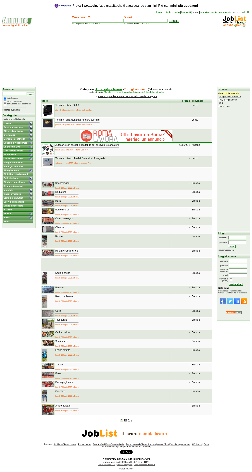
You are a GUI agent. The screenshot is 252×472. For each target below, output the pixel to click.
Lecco (195, 105)
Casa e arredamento (14, 158)
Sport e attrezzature (14, 202)
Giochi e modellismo (14, 182)
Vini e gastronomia (13, 166)
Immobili (186, 12)
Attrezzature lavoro (13, 131)
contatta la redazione (106, 465)
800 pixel (126, 462)
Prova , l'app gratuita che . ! (135, 5)
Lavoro (160, 12)
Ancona (196, 145)
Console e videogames (15, 143)
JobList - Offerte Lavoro (65, 444)
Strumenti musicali (13, 186)
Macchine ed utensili (113, 92)
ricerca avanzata (12, 110)
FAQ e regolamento (228, 100)
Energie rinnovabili (13, 162)
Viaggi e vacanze (12, 194)
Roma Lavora (84, 444)
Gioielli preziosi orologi (16, 174)
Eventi (7, 217)
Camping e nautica (13, 198)
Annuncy (147, 446)
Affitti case (197, 444)
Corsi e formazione (13, 127)
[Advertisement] (126, 56)
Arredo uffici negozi (133, 92)
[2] (125, 420)
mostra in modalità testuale (14, 119)
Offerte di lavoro (148, 444)
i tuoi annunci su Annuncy (144, 465)
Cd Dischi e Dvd (12, 147)
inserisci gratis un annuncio (215, 12)
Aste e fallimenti (151, 92)
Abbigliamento (11, 170)
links (221, 103)
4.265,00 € (184, 145)
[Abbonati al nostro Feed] (244, 303)
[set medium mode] (245, 12)
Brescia (196, 183)
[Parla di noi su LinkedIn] (237, 303)
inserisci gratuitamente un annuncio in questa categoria (127, 96)
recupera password (226, 250)
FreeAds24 (98, 444)
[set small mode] (243, 12)
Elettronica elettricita (14, 139)
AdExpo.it (129, 469)
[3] (129, 420)
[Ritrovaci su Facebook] (223, 303)
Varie (6, 221)
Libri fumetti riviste (13, 150)
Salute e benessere (13, 206)
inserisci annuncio (229, 93)
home (196, 12)
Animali (7, 213)
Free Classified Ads (114, 444)
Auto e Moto (163, 444)
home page (224, 106)
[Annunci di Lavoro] (234, 26)
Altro (161, 92)
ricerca (236, 12)
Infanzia (8, 209)
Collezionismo (11, 178)
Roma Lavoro (132, 444)
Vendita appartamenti (180, 444)
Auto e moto (173, 12)
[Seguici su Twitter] (230, 303)
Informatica (9, 135)
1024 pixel (137, 462)
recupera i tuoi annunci (230, 96)
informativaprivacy (223, 280)
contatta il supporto (124, 465)
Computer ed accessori (130, 446)
